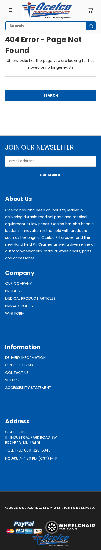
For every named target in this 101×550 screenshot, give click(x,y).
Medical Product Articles (30, 298)
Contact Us (17, 372)
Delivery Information (25, 357)
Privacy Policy (19, 305)
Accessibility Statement (28, 387)
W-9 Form (14, 313)
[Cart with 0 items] (90, 10)
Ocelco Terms (19, 365)
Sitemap (12, 380)
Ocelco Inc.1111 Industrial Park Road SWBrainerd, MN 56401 (31, 437)
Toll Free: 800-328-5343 (28, 450)
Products (15, 290)
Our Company (18, 283)
